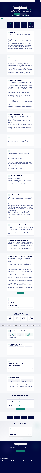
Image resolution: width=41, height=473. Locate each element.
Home (16, 5)
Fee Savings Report (13, 464)
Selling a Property (2, 463)
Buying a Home (2, 462)
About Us (12, 466)
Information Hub (22, 463)
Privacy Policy (32, 462)
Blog (11, 467)
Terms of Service (33, 463)
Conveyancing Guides (23, 462)
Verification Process (23, 465)
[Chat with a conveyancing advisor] (39, 471)
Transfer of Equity (2, 465)
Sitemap (32, 464)
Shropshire (22, 5)
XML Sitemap (32, 465)
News (11, 468)
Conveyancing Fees (13, 463)
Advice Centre (22, 464)
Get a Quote (12, 462)
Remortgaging (1, 464)
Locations (19, 5)
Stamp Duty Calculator (13, 465)
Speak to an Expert (21, 307)
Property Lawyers (23, 468)
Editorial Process (22, 466)
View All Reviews (20, 439)
